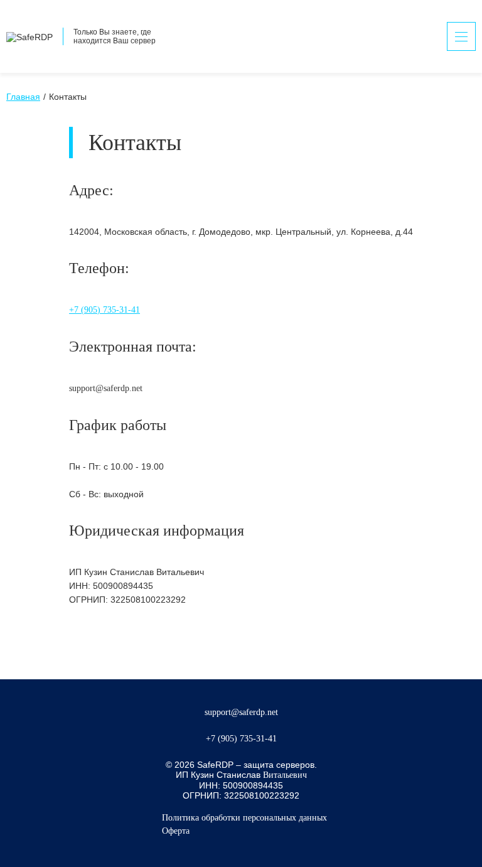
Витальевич (285, 775)
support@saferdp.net (241, 712)
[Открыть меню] (461, 36)
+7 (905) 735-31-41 (104, 310)
